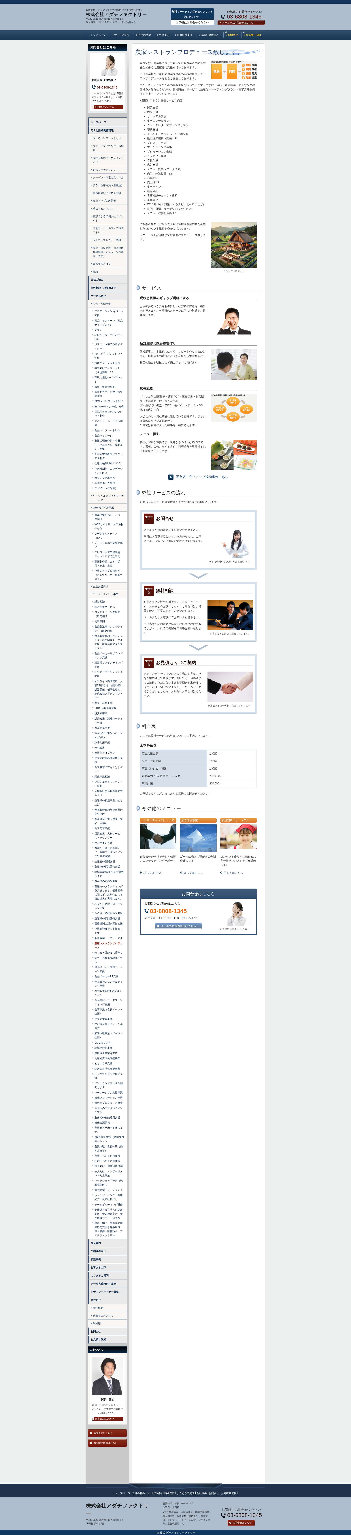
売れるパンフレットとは (107, 138)
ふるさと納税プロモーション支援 (109, 905)
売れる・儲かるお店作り (109, 952)
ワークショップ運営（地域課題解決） (109, 1182)
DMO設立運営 (103, 1042)
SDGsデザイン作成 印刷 (109, 406)
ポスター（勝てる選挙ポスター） (109, 346)
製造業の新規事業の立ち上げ (109, 802)
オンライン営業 (103, 842)
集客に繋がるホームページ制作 (109, 517)
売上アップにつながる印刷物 (108, 147)
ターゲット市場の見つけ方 (108, 177)
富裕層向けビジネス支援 (107, 193)
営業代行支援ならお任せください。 (109, 734)
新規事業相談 (102, 776)
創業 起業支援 (103, 702)
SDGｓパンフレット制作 (109, 401)
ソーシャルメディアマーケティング (108, 497)
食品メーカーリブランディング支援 (109, 655)
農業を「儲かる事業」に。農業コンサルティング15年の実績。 (109, 852)
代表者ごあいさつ (103, 1315)
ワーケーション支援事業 (109, 1092)
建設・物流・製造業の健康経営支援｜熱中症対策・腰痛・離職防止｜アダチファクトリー (109, 1229)
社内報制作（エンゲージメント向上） (109, 470)
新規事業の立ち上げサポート (109, 769)
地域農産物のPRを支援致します (109, 873)
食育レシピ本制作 (105, 477)
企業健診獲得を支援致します (109, 930)
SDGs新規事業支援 (106, 708)
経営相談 (100, 601)
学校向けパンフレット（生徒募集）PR (107, 370)
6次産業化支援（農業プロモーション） (109, 1139)
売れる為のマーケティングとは (108, 159)
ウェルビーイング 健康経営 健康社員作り (109, 1197)
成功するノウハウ (103, 208)
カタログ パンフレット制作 (109, 355)
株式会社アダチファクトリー (116, 14)
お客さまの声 (98, 1267)
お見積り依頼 (253, 34)
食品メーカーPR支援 (106, 976)
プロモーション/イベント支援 (109, 313)
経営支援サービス (105, 606)
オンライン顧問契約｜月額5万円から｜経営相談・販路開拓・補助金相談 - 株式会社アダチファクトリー (109, 689)
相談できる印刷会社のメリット (108, 218)
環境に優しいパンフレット (109, 379)
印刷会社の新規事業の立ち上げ (109, 793)
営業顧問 (100, 621)
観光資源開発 (102, 1122)
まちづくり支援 (103, 1063)
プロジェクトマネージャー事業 (109, 783)
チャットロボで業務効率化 (109, 544)
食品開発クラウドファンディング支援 (109, 1002)
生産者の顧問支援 (105, 861)
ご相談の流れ (98, 1251)
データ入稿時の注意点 (103, 1283)
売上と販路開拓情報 (102, 130)
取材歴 (97, 1323)
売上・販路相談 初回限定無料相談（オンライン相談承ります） (108, 252)
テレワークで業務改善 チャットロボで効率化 (109, 554)
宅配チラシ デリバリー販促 (109, 337)
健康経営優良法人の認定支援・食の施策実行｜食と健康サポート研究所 (109, 1213)
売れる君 (100, 747)
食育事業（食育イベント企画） (109, 1011)
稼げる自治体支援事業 (107, 1068)
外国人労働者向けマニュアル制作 (109, 456)
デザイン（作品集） (106, 488)
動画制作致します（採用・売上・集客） (107, 563)
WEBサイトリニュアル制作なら (109, 526)
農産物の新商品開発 (106, 881)
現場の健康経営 (210, 34)
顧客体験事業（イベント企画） (109, 1035)
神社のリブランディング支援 (109, 673)
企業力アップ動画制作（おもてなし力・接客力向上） (109, 574)
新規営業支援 (102, 828)
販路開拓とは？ (102, 263)
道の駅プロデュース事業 (109, 1102)
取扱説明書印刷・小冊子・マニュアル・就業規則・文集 (109, 444)
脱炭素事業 (101, 713)
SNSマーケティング (104, 169)
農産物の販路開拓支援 (107, 866)
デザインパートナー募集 (105, 1291)
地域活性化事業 (103, 1047)
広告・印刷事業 (102, 303)
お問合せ (233, 34)
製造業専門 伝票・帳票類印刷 (109, 393)
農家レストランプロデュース (109, 945)
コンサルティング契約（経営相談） (107, 614)
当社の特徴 (144, 34)
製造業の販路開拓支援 (109, 918)
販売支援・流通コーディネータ (109, 720)
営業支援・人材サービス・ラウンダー (107, 835)
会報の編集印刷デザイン (109, 463)
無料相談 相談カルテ (105, 287)
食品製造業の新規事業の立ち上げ (109, 811)
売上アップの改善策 (104, 200)
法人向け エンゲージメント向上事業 (109, 1173)
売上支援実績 (100, 586)
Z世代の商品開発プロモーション (109, 992)
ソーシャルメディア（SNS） (106, 535)
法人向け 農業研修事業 (109, 1166)
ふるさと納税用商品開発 (109, 913)
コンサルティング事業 (105, 594)
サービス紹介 (122, 34)
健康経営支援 (184, 34)
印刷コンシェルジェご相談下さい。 (108, 230)
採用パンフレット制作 (107, 362)
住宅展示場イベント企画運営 (109, 1026)
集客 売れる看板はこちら (109, 959)
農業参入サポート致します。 (109, 1129)
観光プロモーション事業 (109, 1097)
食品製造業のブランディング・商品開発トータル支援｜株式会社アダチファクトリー (109, 642)
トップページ (98, 34)
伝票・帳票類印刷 (105, 386)
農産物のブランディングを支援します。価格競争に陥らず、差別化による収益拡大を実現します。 (109, 892)
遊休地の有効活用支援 (107, 1117)
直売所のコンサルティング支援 (109, 1110)
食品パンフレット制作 (107, 430)
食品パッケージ (103, 435)
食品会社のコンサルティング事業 (109, 983)
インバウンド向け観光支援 (109, 1075)
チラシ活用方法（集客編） (108, 185)
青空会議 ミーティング (109, 1189)
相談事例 (96, 1259)
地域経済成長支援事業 (107, 1058)
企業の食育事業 (103, 1018)
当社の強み (97, 279)
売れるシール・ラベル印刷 (109, 423)
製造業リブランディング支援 (109, 664)
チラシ (98, 329)
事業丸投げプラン (105, 752)
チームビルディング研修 (109, 1204)
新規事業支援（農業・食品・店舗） (109, 820)
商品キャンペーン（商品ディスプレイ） (109, 322)
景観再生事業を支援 (106, 1053)
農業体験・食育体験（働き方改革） (109, 1148)
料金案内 (164, 34)
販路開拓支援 (102, 742)
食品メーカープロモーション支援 (109, 969)
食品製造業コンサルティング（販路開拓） (109, 628)
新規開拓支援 (102, 727)
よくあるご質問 (100, 1275)
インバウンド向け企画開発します (109, 1085)
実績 (95, 271)
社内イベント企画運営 (107, 1160)
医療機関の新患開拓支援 (109, 923)
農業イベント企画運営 (107, 1155)
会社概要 (98, 1307)
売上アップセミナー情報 (107, 240)
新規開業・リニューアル (109, 938)
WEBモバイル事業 (103, 507)
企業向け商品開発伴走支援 (109, 759)
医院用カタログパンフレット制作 (109, 413)
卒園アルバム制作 (105, 483)
